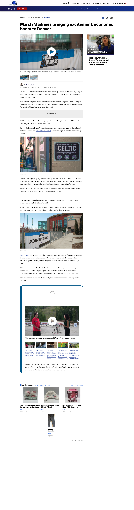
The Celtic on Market (43, 131)
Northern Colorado (113, 9)
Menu (65, 3)
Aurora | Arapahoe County (77, 9)
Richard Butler (30, 85)
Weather (90, 3)
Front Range (34, 18)
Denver (47, 18)
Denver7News (9, 9)
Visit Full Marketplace (77, 385)
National (81, 3)
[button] (30, 349)
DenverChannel (14, 9)
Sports (98, 3)
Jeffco (105, 9)
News (22, 18)
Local (73, 3)
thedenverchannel (12, 9)
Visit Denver (24, 255)
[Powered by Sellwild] (80, 440)
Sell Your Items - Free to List (42, 385)
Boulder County (91, 9)
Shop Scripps (108, 3)
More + (123, 9)
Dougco (99, 9)
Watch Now (120, 3)
